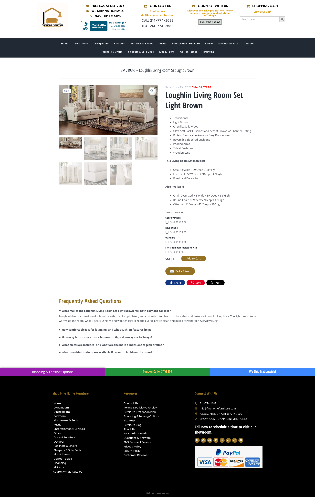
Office (209, 43)
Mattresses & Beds (142, 43)
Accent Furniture (228, 43)
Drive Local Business (160, 493)
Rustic (162, 43)
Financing (208, 51)
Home (64, 43)
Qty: (167, 258)
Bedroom (119, 43)
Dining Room (101, 43)
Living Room (81, 43)
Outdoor (248, 43)
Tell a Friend (183, 271)
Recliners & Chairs (112, 51)
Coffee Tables (188, 51)
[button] (152, 91)
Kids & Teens (167, 51)
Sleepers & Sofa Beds (141, 51)
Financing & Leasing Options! (52, 372)
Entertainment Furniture (186, 43)
